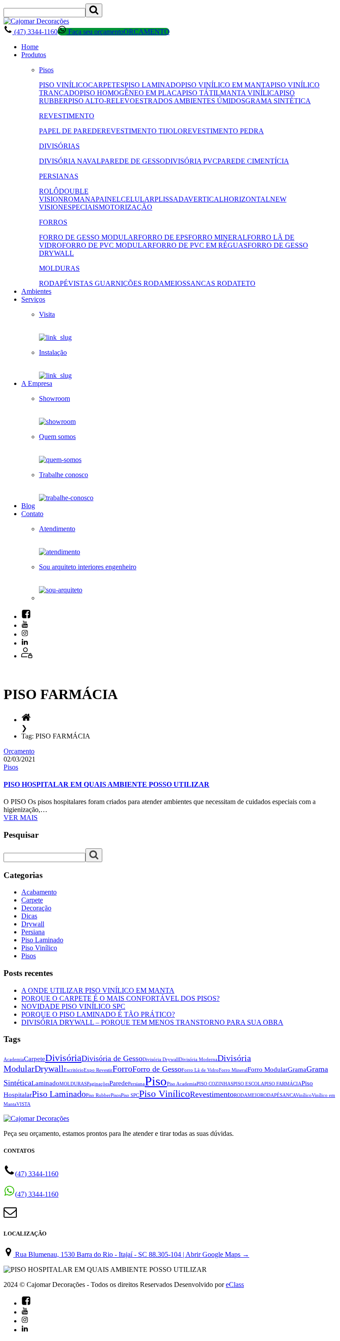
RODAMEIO (247, 1095)
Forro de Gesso (157, 1069)
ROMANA (79, 199)
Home (30, 47)
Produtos (33, 54)
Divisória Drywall (161, 1059)
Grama (297, 1069)
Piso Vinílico (39, 948)
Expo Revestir (98, 1070)
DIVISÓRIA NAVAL (70, 161)
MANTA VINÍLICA (249, 93)
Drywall (32, 924)
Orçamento (19, 751)
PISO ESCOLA (248, 1083)
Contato (32, 513)
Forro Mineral (233, 1070)
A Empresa (36, 383)
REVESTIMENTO (66, 116)
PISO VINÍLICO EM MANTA (225, 85)
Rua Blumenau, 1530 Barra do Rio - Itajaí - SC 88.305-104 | (131, 1254)
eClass (235, 1284)
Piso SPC (130, 1095)
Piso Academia (182, 1083)
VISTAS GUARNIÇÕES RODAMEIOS (127, 283)
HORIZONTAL (247, 199)
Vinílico (304, 1095)
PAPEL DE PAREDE (70, 131)
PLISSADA (171, 199)
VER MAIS (21, 817)
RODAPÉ (53, 283)
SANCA (288, 1095)
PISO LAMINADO (152, 85)
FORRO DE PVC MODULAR (107, 245)
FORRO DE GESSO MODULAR (88, 237)
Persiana (33, 932)
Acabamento (39, 892)
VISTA (23, 1104)
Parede (118, 1083)
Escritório (74, 1070)
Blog (28, 505)
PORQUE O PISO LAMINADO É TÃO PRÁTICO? (98, 1014)
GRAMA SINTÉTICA (278, 101)
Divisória (63, 1058)
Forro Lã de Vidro (200, 1070)
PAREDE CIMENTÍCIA (253, 161)
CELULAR (138, 199)
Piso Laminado (42, 940)
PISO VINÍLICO (63, 85)
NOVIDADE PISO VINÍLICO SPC (73, 1006)
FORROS (53, 222)
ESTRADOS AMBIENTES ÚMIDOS (190, 101)
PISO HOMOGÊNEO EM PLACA (131, 93)
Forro (122, 1068)
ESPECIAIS (81, 207)
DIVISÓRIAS (59, 146)
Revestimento (212, 1094)
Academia (14, 1059)
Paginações (98, 1083)
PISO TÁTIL (201, 93)
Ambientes (36, 291)
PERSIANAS (58, 176)
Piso (156, 1081)
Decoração (36, 908)
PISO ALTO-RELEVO (101, 101)
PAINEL (108, 199)
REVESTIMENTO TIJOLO (142, 131)
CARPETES (106, 85)
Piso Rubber (98, 1095)
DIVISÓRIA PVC (191, 161)
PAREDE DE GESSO (133, 161)
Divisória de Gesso (112, 1058)
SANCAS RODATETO (220, 283)
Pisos (46, 70)
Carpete (32, 900)
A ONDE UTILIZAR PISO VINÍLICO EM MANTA (97, 990)
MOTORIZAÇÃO (125, 207)
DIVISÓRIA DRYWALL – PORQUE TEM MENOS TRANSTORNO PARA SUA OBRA (152, 1022)
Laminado (45, 1083)
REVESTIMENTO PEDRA (223, 131)
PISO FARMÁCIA (282, 1083)
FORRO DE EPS (163, 237)
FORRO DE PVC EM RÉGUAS (199, 245)
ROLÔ (49, 191)
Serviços (33, 299)
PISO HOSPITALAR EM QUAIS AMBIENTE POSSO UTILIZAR (106, 784)
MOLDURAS (59, 268)
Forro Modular (267, 1069)
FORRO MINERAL (217, 237)
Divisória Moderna (198, 1059)
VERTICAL (206, 199)
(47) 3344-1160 (35, 31)
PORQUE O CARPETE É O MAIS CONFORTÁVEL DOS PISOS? (120, 998)
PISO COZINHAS (215, 1083)
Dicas (29, 916)
